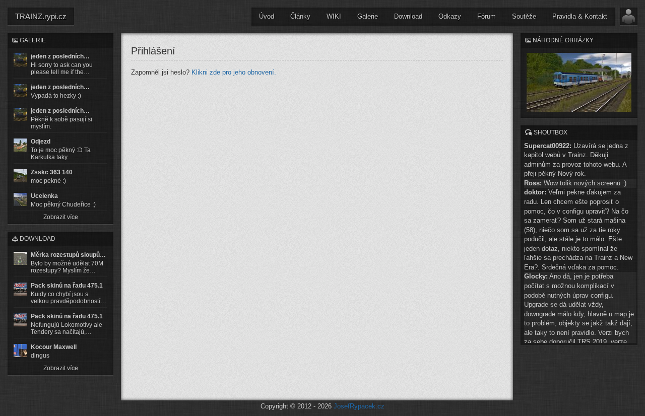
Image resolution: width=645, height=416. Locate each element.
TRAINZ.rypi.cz (41, 16)
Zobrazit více (60, 217)
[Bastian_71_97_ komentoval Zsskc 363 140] (20, 175)
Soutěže (524, 16)
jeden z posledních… (60, 56)
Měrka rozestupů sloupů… (68, 254)
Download (408, 16)
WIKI (334, 16)
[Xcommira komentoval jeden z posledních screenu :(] (20, 114)
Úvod (266, 16)
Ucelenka (44, 195)
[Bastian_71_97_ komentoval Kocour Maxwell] (20, 350)
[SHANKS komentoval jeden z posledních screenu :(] (20, 59)
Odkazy (449, 16)
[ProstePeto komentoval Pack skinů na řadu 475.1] (20, 319)
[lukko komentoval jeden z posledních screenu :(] (20, 90)
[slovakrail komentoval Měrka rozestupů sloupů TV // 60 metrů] (20, 258)
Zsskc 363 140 (52, 172)
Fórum (486, 16)
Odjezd (40, 141)
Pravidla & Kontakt (579, 16)
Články (300, 16)
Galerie (367, 16)
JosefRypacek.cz (359, 406)
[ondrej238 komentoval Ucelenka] (20, 199)
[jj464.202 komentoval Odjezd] (20, 145)
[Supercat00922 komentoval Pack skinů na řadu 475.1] (20, 289)
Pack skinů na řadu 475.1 (67, 285)
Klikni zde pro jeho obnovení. (233, 72)
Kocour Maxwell (54, 347)
